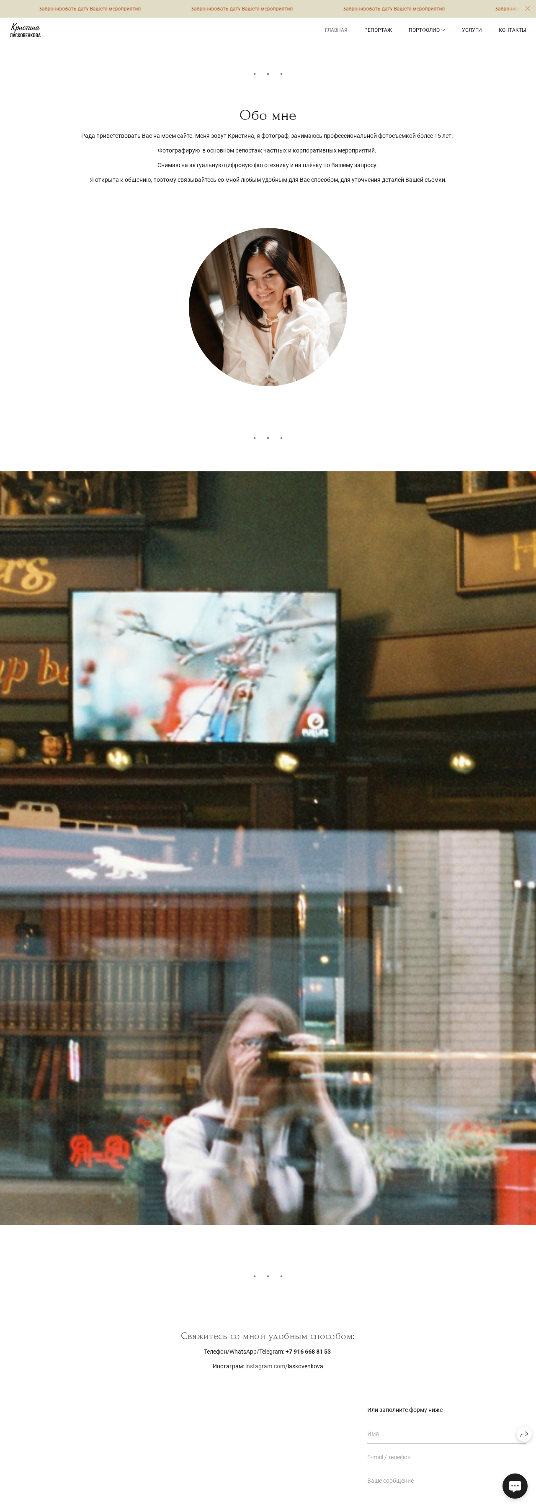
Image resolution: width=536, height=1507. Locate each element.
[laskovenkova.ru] (25, 30)
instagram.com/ (266, 1366)
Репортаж (378, 30)
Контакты (512, 30)
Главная (336, 30)
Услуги (472, 30)
